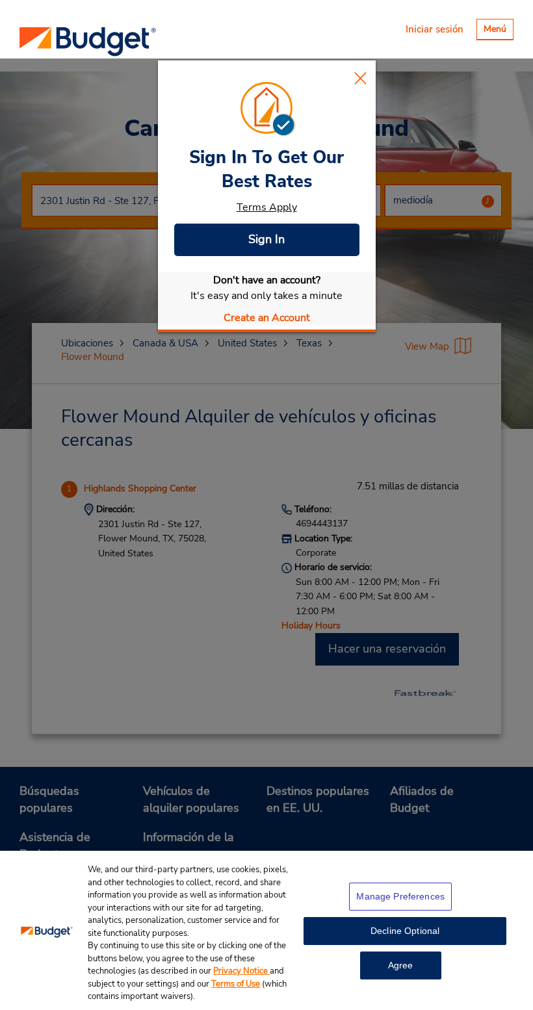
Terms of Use (235, 984)
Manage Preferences (400, 896)
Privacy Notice (241, 971)
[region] (266, 930)
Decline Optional (404, 931)
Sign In (266, 239)
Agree (400, 965)
